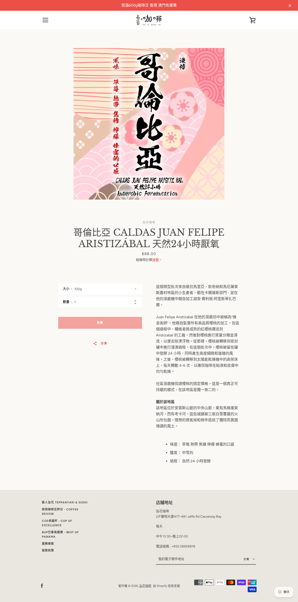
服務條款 (48, 543)
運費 (155, 260)
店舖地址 (164, 502)
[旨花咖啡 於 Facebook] (42, 585)
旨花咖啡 (145, 586)
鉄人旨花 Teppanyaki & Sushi (65, 502)
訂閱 (247, 559)
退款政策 (48, 550)
